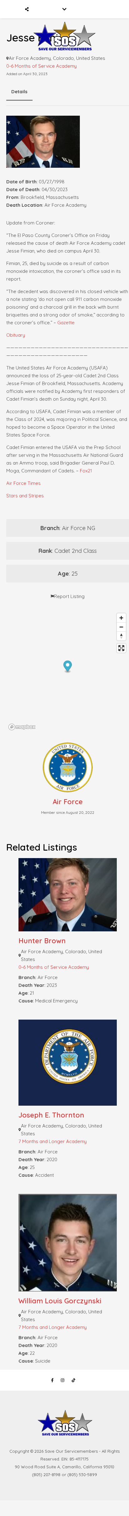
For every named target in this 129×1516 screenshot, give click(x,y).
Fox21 (86, 471)
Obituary (15, 335)
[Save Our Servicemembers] (64, 27)
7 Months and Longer (41, 1141)
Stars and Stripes (25, 496)
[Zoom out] (121, 626)
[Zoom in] (121, 617)
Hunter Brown (42, 940)
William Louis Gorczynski (59, 1300)
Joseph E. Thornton (51, 1115)
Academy (66, 66)
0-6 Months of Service (30, 66)
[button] (68, 666)
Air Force (68, 801)
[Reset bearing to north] (121, 635)
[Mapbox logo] (22, 727)
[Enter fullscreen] (121, 648)
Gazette (66, 323)
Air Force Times (23, 483)
